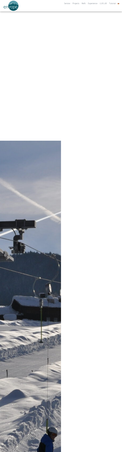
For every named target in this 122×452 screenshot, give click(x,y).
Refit (84, 3)
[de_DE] (118, 4)
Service (67, 3)
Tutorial (112, 3)
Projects (76, 3)
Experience (92, 3)
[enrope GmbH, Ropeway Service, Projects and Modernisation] (11, 9)
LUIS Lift (103, 3)
